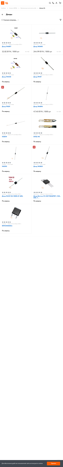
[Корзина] (60, 3)
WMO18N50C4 (7, 226)
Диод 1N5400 (38, 47)
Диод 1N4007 (6, 47)
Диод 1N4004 (38, 106)
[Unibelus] (6, 3)
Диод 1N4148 (6, 77)
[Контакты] (53, 3)
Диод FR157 (37, 77)
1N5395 (4, 166)
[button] (10, 20)
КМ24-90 (36, 137)
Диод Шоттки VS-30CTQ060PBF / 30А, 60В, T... (46, 197)
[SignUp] (56, 3)
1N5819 (4, 137)
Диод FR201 (6, 106)
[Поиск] (50, 3)
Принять (53, 463)
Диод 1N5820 (38, 166)
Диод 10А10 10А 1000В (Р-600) (12, 196)
